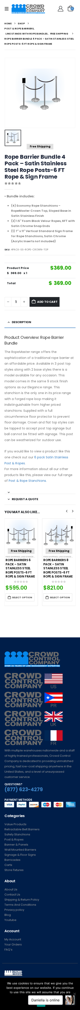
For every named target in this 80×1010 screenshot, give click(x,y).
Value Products (15, 824)
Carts (8, 865)
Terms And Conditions (20, 905)
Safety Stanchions (17, 834)
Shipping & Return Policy (21, 900)
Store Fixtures (14, 870)
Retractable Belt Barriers (22, 829)
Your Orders (13, 944)
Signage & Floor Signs (20, 855)
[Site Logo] (28, 8)
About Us (10, 889)
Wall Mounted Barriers (20, 850)
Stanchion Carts (64, 555)
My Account (12, 939)
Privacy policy (14, 910)
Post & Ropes (14, 839)
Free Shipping (25, 556)
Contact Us (12, 894)
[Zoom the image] (33, 675)
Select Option (34, 597)
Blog (7, 915)
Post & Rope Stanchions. (28, 480)
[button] (8, 9)
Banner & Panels (16, 844)
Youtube (10, 920)
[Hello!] (60, 8)
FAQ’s (8, 949)
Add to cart (47, 302)
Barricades (12, 860)
